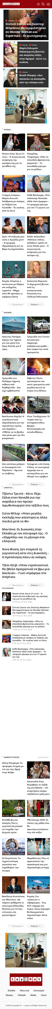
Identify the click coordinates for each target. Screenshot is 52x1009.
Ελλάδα (20, 20)
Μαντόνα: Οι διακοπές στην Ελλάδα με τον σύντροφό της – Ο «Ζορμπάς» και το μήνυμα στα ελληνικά (25, 535)
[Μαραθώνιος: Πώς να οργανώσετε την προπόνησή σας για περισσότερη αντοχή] (38, 846)
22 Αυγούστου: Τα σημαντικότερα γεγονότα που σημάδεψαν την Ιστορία (11, 864)
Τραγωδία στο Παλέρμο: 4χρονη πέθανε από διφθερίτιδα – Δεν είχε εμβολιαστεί (11, 384)
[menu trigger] (48, 4)
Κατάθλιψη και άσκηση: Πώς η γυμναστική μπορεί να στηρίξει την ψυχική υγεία (12, 826)
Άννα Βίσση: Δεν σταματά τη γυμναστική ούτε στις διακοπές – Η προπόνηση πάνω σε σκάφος (25, 553)
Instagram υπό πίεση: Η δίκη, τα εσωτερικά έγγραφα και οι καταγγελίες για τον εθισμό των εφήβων (38, 470)
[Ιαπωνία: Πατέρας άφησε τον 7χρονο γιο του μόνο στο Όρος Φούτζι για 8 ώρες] (13, 325)
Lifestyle (11, 20)
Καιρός (16, 276)
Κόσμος (8, 332)
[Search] (43, 4)
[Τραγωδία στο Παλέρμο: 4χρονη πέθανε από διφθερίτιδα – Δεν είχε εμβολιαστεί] (13, 366)
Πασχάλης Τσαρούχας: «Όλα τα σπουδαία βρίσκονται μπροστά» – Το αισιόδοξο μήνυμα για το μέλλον (30, 624)
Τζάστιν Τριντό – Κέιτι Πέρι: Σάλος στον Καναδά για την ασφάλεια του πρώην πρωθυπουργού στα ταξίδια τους (25, 499)
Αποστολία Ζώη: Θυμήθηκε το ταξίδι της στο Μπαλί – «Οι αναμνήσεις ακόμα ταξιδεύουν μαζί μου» (38, 787)
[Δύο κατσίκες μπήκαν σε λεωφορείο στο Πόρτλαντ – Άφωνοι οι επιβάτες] (13, 452)
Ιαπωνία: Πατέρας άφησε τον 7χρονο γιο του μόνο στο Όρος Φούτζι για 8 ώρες (11, 342)
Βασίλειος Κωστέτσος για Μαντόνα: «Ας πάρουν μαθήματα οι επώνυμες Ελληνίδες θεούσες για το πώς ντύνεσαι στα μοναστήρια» (13, 905)
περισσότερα (43, 757)
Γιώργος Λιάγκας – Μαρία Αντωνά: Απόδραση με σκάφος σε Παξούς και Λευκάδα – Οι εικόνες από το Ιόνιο (30, 638)
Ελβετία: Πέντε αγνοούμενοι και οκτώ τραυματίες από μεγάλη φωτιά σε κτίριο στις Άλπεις (38, 384)
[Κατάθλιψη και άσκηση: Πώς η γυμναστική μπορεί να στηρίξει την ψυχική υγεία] (13, 808)
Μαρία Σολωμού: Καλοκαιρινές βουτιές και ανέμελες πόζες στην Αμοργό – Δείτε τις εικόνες (32, 55)
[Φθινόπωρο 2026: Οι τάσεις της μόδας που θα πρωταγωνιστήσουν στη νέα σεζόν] (38, 808)
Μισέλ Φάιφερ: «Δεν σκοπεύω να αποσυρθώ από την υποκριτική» (32, 79)
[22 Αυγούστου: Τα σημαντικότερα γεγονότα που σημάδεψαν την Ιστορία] (13, 846)
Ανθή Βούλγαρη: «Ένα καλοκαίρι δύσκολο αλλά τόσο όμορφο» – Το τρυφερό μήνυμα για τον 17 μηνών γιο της (29, 653)
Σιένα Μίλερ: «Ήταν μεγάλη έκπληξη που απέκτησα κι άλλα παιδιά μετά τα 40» (24, 517)
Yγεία (7, 815)
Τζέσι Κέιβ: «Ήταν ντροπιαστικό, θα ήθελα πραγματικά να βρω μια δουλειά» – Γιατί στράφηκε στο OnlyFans (26, 571)
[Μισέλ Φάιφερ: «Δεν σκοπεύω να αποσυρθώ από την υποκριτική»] (10, 78)
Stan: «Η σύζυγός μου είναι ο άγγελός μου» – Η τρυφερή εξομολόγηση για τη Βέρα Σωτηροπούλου (13, 242)
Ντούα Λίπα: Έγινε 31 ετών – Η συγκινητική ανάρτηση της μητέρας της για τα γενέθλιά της (13, 159)
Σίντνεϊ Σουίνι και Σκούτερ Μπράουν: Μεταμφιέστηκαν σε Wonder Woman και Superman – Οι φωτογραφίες (26, 30)
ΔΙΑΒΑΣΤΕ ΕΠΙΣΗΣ (11, 757)
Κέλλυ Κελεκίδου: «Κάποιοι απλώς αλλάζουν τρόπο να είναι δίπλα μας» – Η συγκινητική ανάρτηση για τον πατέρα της (38, 246)
